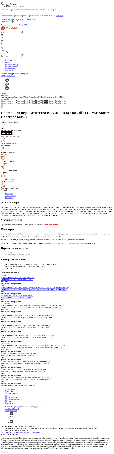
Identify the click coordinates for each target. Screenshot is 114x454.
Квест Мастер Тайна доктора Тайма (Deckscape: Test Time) (23, 371)
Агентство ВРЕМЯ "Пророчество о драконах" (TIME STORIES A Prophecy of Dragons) (34, 290)
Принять (4, 452)
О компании (10, 389)
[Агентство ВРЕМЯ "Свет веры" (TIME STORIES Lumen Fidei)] (25, 325)
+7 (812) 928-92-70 (23, 25)
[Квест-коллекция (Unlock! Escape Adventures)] (19, 353)
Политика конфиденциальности (27, 432)
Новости (8, 401)
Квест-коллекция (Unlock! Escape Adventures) (18, 355)
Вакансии (9, 391)
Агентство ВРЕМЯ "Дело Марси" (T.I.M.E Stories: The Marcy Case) (26, 317)
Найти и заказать (11, 397)
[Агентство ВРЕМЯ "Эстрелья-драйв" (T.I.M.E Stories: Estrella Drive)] (27, 335)
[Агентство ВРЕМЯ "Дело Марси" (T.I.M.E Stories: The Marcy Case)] (27, 316)
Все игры (8, 60)
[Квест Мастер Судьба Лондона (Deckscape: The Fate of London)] (25, 361)
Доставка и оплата (12, 64)
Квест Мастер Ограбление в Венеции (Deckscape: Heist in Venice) (25, 379)
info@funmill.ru (11, 411)
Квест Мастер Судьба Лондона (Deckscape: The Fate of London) (25, 363)
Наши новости (10, 68)
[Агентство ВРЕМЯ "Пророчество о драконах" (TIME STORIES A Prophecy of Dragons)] (35, 288)
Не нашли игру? (11, 66)
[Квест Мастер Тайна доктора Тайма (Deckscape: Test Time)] (24, 369)
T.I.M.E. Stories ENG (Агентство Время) (16, 298)
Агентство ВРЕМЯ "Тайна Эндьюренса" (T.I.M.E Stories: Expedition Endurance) (31, 308)
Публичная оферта (8, 432)
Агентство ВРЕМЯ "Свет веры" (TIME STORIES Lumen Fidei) (25, 327)
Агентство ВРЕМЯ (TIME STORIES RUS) (17, 280)
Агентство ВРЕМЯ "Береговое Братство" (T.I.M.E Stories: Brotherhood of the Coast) (32, 347)
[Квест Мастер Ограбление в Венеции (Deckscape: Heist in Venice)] (26, 377)
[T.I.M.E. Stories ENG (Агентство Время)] (17, 296)
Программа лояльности (14, 399)
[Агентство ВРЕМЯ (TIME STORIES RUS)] (18, 278)
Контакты (9, 70)
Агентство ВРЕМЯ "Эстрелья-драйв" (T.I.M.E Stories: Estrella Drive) (26, 337)
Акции (8, 62)
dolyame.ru (59, 16)
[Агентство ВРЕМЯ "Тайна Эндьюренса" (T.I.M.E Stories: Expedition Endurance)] (32, 306)
